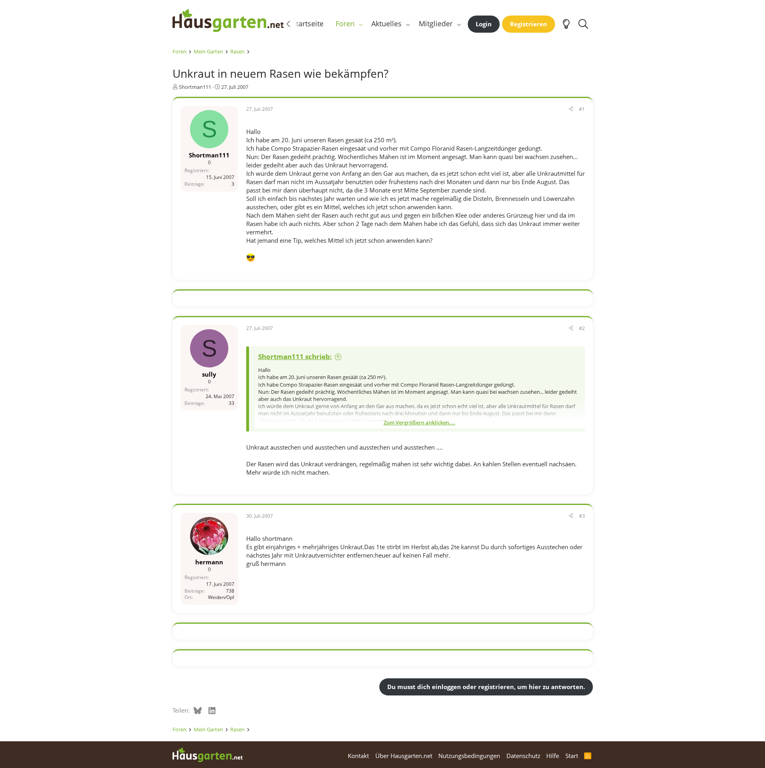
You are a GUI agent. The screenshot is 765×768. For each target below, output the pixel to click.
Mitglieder (436, 23)
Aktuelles (386, 23)
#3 (582, 516)
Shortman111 (195, 86)
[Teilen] (571, 109)
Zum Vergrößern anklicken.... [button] (419, 422)
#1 (582, 109)
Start (571, 756)
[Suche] (583, 24)
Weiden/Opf (221, 597)
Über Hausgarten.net (403, 756)
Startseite (308, 23)
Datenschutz (523, 756)
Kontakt (358, 756)
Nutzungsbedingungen (469, 756)
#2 (582, 328)
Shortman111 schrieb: (295, 356)
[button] (360, 24)
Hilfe (552, 756)
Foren (345, 23)
